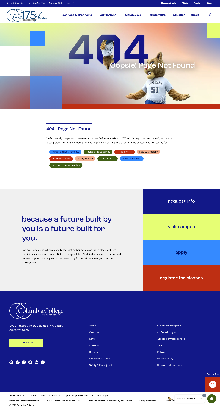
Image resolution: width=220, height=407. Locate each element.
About (92, 326)
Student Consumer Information (44, 396)
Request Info (168, 3)
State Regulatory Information (24, 401)
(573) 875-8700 (19, 330)
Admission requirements (65, 152)
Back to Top (213, 374)
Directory (95, 352)
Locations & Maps (99, 359)
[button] (211, 398)
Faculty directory (148, 152)
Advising (107, 159)
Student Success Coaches (66, 165)
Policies (161, 352)
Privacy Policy (165, 359)
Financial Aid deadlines (98, 152)
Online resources (131, 159)
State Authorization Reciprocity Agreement (110, 401)
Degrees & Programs (77, 15)
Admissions (108, 15)
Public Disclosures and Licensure (63, 401)
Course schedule (61, 159)
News (92, 339)
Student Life (158, 15)
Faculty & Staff (56, 3)
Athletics (179, 15)
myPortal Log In (166, 332)
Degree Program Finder (75, 396)
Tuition (124, 152)
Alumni (70, 3)
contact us (26, 343)
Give (209, 3)
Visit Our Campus (100, 396)
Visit (185, 3)
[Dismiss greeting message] (204, 395)
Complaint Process (149, 401)
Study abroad (85, 159)
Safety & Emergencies (101, 365)
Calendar (94, 345)
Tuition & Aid (133, 15)
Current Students (14, 3)
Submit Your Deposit (169, 326)
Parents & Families (36, 3)
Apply (197, 3)
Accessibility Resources (171, 339)
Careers (94, 332)
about (195, 15)
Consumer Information (170, 365)
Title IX (161, 345)
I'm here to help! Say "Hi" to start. (190, 399)
